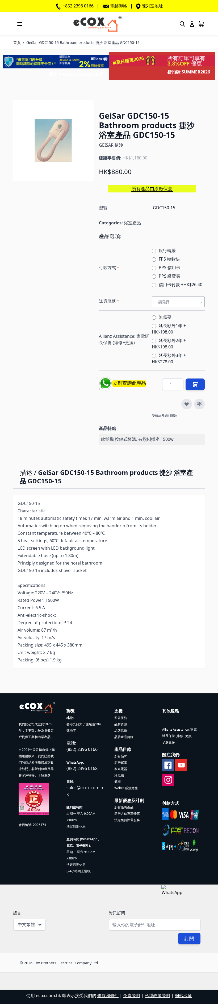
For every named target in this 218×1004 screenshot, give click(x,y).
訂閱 (189, 938)
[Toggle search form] (182, 24)
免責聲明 (131, 995)
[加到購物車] (195, 384)
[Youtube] (181, 765)
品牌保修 (120, 730)
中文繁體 (26, 924)
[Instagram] (168, 779)
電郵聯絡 (118, 6)
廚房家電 (120, 762)
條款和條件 (108, 995)
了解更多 (44, 775)
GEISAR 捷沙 (111, 145)
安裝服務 (120, 717)
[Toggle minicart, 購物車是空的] (201, 24)
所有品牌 (120, 756)
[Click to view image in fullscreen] (53, 140)
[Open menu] (19, 24)
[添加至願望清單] (186, 404)
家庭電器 (120, 769)
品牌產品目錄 (123, 737)
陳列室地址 (152, 6)
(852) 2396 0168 (82, 768)
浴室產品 (132, 223)
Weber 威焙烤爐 (126, 788)
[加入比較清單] (199, 404)
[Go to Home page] (97, 23)
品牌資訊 (120, 724)
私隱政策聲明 (157, 995)
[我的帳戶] (192, 24)
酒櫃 (117, 781)
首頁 (17, 42)
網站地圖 (183, 995)
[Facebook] (168, 765)
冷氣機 (119, 775)
